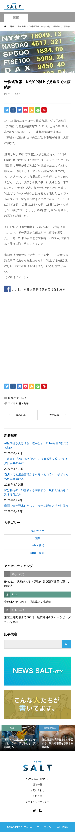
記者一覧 (37, 784)
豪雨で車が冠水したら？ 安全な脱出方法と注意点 (36, 505)
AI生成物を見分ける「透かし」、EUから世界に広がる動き (36, 445)
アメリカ (13, 403)
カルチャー (37, 530)
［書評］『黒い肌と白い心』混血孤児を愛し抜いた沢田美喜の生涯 (36, 461)
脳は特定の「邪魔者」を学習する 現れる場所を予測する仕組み (36, 492)
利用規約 (37, 796)
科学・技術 (37, 553)
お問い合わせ (37, 790)
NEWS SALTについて (37, 779)
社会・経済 (20, 398)
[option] (19, 738)
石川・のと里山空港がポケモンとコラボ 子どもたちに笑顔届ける (36, 476)
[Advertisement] (37, 337)
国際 (16, 17)
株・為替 (24, 403)
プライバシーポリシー (37, 801)
